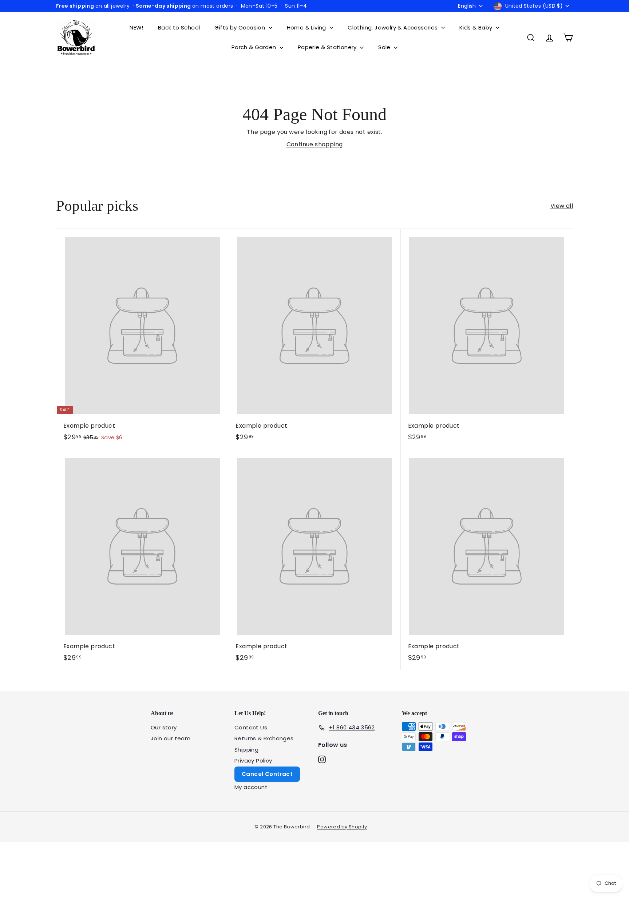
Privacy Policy (253, 760)
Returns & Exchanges (264, 738)
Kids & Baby (476, 27)
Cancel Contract (267, 774)
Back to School (179, 27)
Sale (385, 47)
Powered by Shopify (342, 826)
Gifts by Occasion (240, 27)
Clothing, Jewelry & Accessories (393, 27)
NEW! (136, 27)
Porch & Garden (255, 47)
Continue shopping (314, 144)
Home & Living (307, 27)
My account (251, 787)
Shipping (246, 749)
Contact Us (250, 727)
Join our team (170, 738)
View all (561, 206)
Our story (164, 727)
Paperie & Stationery (328, 47)
